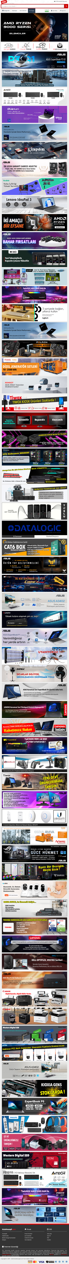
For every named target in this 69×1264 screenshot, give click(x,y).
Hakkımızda (5, 1236)
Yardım (49, 1240)
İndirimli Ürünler (29, 1238)
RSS (48, 1238)
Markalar (14, 10)
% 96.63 (47, 10)
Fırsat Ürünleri (28, 1233)
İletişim (4, 1240)
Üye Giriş (54, 10)
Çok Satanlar (28, 1236)
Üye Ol (49, 1236)
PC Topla (31, 10)
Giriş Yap (49, 1233)
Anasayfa (4, 1233)
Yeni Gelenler (23, 10)
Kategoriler (6, 10)
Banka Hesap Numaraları (8, 1238)
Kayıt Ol (63, 10)
